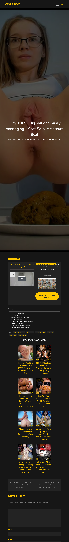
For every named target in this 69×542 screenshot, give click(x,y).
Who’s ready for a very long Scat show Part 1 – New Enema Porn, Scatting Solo (43, 434)
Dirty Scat (13, 4)
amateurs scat (19, 332)
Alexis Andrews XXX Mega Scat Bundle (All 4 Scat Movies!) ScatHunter (25, 434)
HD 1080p (50, 332)
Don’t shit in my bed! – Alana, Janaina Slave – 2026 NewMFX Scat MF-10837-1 (25, 401)
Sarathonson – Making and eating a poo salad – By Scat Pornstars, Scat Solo (25, 467)
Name (10, 529)
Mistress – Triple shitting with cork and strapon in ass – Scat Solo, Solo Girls (43, 467)
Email (10, 539)
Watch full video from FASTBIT (48, 296)
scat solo (22, 335)
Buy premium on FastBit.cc (45, 264)
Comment (12, 507)
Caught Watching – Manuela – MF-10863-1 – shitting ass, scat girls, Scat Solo (25, 368)
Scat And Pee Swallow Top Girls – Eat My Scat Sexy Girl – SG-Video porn (43, 401)
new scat (13, 335)
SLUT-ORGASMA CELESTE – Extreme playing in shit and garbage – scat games (43, 368)
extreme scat (40, 332)
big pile (29, 332)
